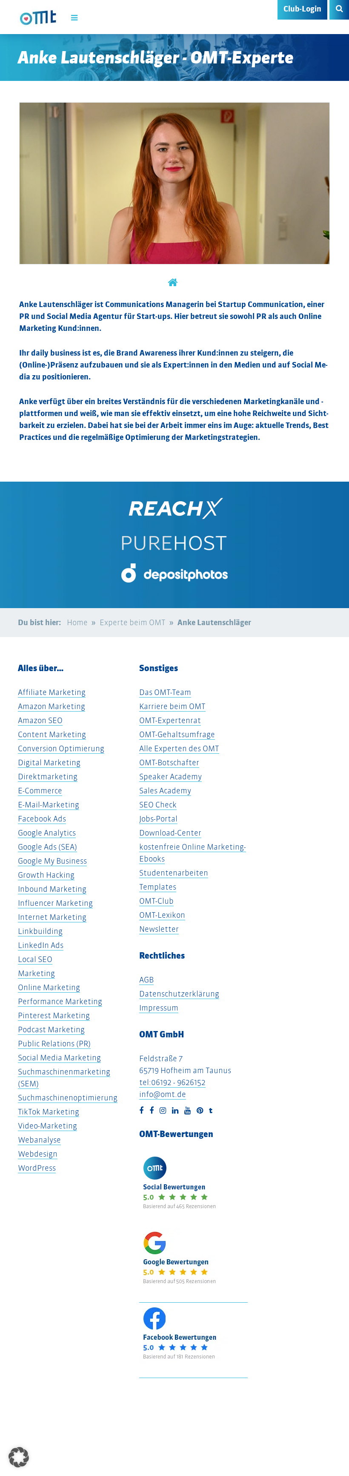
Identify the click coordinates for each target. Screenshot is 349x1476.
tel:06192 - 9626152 (172, 1082)
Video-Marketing (47, 1126)
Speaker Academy (170, 776)
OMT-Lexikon (162, 915)
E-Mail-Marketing (48, 805)
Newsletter (159, 929)
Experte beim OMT (133, 622)
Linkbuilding (40, 931)
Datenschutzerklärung (179, 994)
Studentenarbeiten (173, 873)
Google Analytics (47, 833)
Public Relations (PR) (54, 1043)
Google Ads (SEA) (47, 847)
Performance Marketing (60, 1001)
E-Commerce (40, 790)
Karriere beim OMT (172, 706)
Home (77, 622)
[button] (18, 1457)
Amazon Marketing (51, 706)
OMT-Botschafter (169, 762)
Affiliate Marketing (52, 692)
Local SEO (35, 959)
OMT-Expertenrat (170, 720)
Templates (157, 887)
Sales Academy (165, 790)
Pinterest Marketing (54, 1015)
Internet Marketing (52, 917)
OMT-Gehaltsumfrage (177, 734)
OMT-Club (156, 901)
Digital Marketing (49, 762)
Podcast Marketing (51, 1029)
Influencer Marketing (55, 903)
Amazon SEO (40, 720)
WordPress (37, 1168)
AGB (146, 980)
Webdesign (37, 1154)
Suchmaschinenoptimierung (67, 1098)
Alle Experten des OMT (179, 748)
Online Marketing (49, 987)
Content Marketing (52, 734)
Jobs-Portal (158, 819)
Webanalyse (39, 1140)
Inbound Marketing (52, 889)
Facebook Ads (42, 819)
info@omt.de (162, 1094)
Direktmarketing (47, 776)
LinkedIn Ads (40, 945)
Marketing (36, 973)
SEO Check (158, 805)
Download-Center (170, 833)
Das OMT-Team (165, 692)
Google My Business (52, 861)
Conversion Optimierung (61, 748)
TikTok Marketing (48, 1112)
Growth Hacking (46, 875)
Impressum (158, 1008)
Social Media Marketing (59, 1057)
